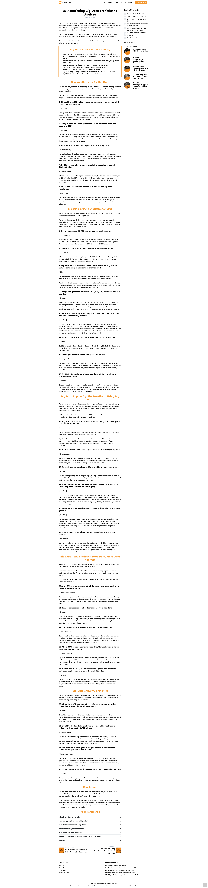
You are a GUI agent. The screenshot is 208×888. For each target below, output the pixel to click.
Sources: (62, 840)
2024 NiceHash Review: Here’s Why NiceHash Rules (140, 68)
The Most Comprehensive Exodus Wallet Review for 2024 (139, 60)
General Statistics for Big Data (136, 16)
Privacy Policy (63, 868)
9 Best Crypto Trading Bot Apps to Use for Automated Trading (140, 85)
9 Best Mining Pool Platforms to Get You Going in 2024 (141, 76)
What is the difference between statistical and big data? (80, 836)
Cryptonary (128, 2)
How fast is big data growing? (70, 832)
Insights (118, 2)
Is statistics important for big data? (72, 825)
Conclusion (130, 35)
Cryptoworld (141, 2)
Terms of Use (62, 870)
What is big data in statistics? (70, 817)
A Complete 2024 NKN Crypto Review (140, 50)
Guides (110, 2)
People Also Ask (132, 38)
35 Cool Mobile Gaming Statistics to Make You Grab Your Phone (104, 851)
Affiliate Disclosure (64, 872)
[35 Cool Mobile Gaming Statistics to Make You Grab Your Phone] (118, 850)
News (104, 2)
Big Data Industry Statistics (136, 32)
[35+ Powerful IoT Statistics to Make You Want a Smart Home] (61, 850)
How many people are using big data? (73, 821)
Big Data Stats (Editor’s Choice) (137, 14)
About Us (61, 865)
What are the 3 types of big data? (71, 829)
